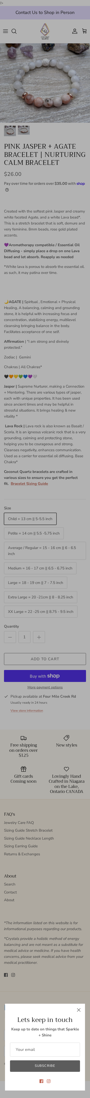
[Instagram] (48, 1081)
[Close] (78, 1009)
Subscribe (45, 1066)
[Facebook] (41, 1081)
